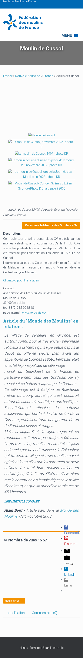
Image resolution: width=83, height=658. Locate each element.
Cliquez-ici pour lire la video (21, 280)
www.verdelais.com (35, 312)
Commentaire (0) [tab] (44, 613)
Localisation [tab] (16, 613)
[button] (67, 35)
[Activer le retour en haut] (74, 649)
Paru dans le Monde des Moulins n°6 (51, 225)
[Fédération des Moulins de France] (24, 22)
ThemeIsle (56, 647)
